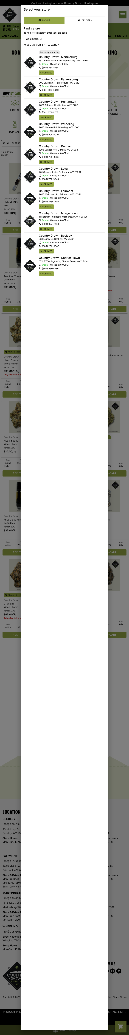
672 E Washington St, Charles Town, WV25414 (63, 261)
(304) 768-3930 (50, 157)
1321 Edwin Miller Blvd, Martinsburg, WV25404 (63, 60)
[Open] (103, 39)
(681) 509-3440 (50, 90)
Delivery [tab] (87, 20)
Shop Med (46, 72)
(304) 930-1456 (50, 268)
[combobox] (62, 39)
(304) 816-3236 (50, 201)
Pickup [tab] (46, 20)
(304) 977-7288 (50, 224)
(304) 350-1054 (50, 67)
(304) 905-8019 (50, 134)
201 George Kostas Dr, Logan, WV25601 (60, 172)
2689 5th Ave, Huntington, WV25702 (58, 105)
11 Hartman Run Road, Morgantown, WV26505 (63, 216)
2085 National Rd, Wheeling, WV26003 (60, 127)
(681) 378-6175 (50, 112)
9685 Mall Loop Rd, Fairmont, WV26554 (60, 194)
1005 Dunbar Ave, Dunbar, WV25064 (58, 149)
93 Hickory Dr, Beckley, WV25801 (56, 239)
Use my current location (42, 44)
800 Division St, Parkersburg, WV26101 (59, 82)
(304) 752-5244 (50, 179)
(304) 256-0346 (50, 246)
